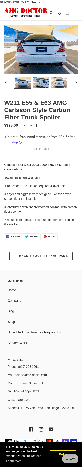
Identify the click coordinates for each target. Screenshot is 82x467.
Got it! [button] (63, 454)
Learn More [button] (14, 461)
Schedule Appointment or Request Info (35, 332)
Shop (11, 322)
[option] (23, 83)
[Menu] (76, 12)
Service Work (17, 343)
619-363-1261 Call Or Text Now (22, 2)
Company (14, 300)
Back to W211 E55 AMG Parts (43, 256)
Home (12, 290)
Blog (11, 311)
